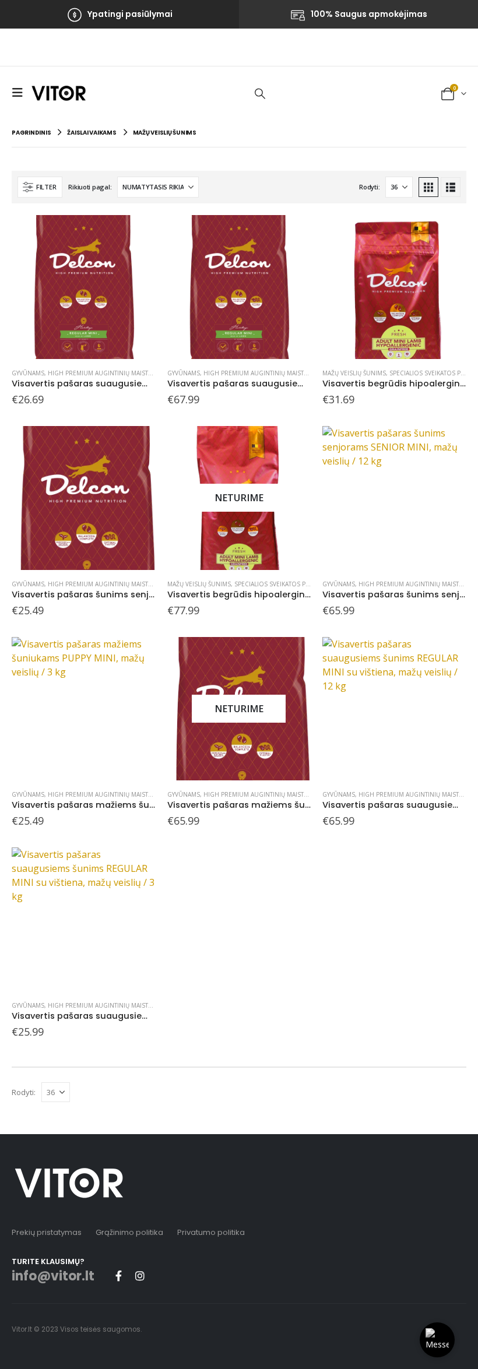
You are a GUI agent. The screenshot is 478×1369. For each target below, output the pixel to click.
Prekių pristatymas (47, 1232)
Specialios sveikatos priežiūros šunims (298, 584)
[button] (20, 93)
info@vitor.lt (53, 1276)
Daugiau (291, 445)
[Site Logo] (58, 93)
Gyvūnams (28, 373)
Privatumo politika (211, 1232)
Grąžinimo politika (129, 1232)
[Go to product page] (84, 287)
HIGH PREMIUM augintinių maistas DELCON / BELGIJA (128, 373)
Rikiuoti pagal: (89, 186)
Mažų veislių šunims (354, 373)
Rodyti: (369, 186)
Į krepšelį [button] (136, 234)
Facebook (118, 1275)
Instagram (140, 1275)
